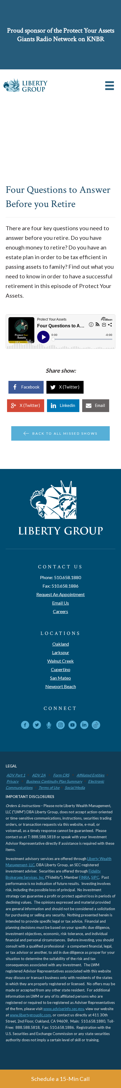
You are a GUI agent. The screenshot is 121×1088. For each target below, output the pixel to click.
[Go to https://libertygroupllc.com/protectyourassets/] (48, 726)
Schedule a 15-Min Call (60, 1078)
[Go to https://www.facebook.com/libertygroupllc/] (25, 726)
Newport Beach (60, 686)
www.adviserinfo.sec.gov (63, 1008)
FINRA (84, 877)
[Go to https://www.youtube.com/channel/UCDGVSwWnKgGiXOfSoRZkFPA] (72, 726)
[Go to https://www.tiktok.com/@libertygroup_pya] (96, 725)
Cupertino (60, 669)
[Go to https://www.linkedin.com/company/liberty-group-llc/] (84, 726)
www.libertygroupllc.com (30, 1015)
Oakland (60, 644)
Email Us (60, 602)
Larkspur (60, 652)
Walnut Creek (60, 661)
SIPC (95, 877)
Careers (60, 611)
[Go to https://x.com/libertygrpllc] (37, 726)
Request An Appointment (60, 594)
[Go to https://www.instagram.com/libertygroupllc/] (60, 726)
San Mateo (60, 677)
